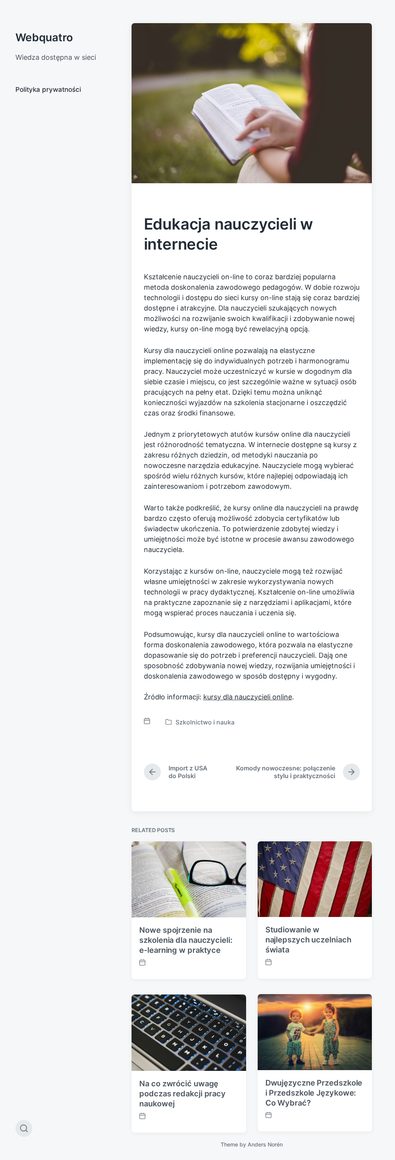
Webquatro (44, 37)
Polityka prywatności (48, 89)
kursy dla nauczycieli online (247, 697)
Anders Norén (265, 1144)
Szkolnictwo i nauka (205, 722)
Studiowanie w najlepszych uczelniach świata (308, 939)
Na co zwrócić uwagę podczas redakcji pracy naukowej (182, 1093)
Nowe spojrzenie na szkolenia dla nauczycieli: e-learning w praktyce (185, 940)
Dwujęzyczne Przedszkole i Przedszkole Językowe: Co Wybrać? (314, 1093)
